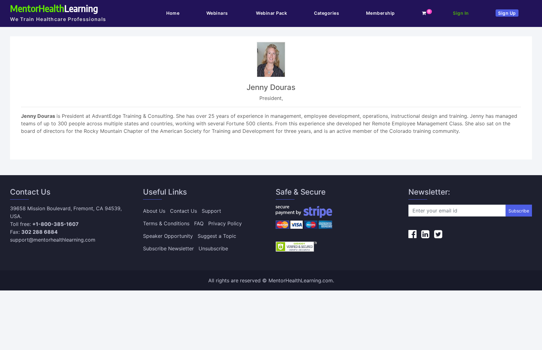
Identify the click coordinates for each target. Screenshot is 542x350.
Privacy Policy (225, 223)
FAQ (199, 223)
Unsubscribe (213, 248)
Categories (326, 13)
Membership (380, 13)
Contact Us (183, 211)
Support (211, 211)
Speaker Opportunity (168, 236)
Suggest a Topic (217, 236)
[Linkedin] (425, 234)
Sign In (461, 13)
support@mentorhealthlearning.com (52, 240)
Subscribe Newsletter (168, 248)
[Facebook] (412, 234)
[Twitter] (438, 234)
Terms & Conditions (166, 223)
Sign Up (507, 13)
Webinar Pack (271, 13)
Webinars (217, 13)
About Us (154, 211)
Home (172, 13)
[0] (424, 13)
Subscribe (518, 210)
